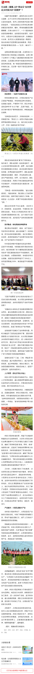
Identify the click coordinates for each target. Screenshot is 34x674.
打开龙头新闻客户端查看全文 (17, 670)
